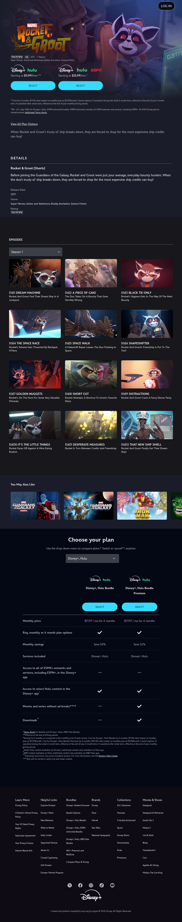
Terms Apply (29, 732)
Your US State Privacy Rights (24, 826)
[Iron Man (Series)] (142, 506)
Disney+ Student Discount (77, 805)
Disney (95, 805)
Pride (119, 850)
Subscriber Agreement (25, 835)
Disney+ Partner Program (52, 872)
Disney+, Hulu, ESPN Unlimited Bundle (75, 830)
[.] (70, 885)
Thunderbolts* (149, 850)
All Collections (124, 805)
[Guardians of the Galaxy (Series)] (89, 506)
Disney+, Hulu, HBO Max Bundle (77, 841)
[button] (53, 800)
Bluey (145, 843)
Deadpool (147, 805)
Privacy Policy (21, 805)
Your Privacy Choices (24, 843)
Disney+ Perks (47, 813)
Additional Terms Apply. (36, 112)
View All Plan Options (24, 124)
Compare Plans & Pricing (77, 862)
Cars (145, 857)
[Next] (176, 505)
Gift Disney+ (46, 865)
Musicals (121, 813)
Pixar (94, 813)
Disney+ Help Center (108, 756)
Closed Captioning (49, 857)
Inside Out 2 (148, 820)
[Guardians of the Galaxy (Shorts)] (35, 506)
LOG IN (166, 6)
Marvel (95, 820)
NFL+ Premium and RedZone (75, 852)
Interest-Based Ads (23, 850)
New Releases (47, 820)
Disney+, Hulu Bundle (76, 820)
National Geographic (101, 835)
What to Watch (47, 828)
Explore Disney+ (48, 805)
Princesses (121, 857)
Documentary (123, 843)
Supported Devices (49, 843)
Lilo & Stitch (148, 835)
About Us (45, 850)
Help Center (46, 835)
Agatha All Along (151, 865)
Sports (120, 828)
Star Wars (96, 828)
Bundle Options (73, 813)
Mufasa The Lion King (152, 872)
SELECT (33, 85)
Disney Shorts (123, 835)
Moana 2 (147, 828)
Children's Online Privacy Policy (26, 815)
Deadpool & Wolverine (153, 813)
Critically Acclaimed (126, 820)
